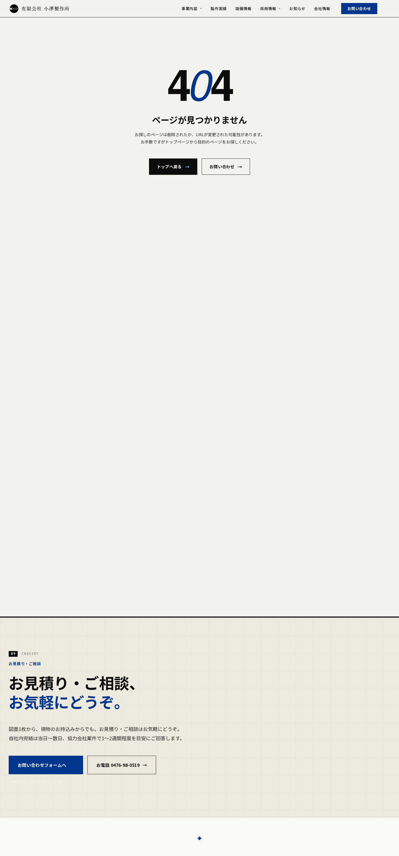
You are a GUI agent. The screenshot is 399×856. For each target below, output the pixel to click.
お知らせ (297, 8)
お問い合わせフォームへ (46, 765)
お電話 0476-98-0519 (121, 765)
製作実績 (219, 8)
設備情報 (243, 8)
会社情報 (322, 8)
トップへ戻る (173, 166)
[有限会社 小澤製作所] (39, 9)
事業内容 (192, 8)
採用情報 (270, 8)
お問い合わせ (359, 8)
